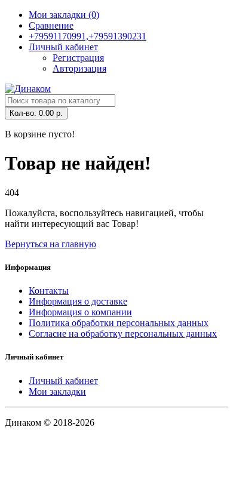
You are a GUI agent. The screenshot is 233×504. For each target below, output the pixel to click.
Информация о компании (80, 312)
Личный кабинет (63, 381)
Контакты (49, 290)
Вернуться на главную (50, 244)
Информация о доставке (78, 301)
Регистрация (78, 58)
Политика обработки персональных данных (119, 323)
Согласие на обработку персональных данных (123, 333)
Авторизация (79, 68)
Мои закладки (57, 391)
